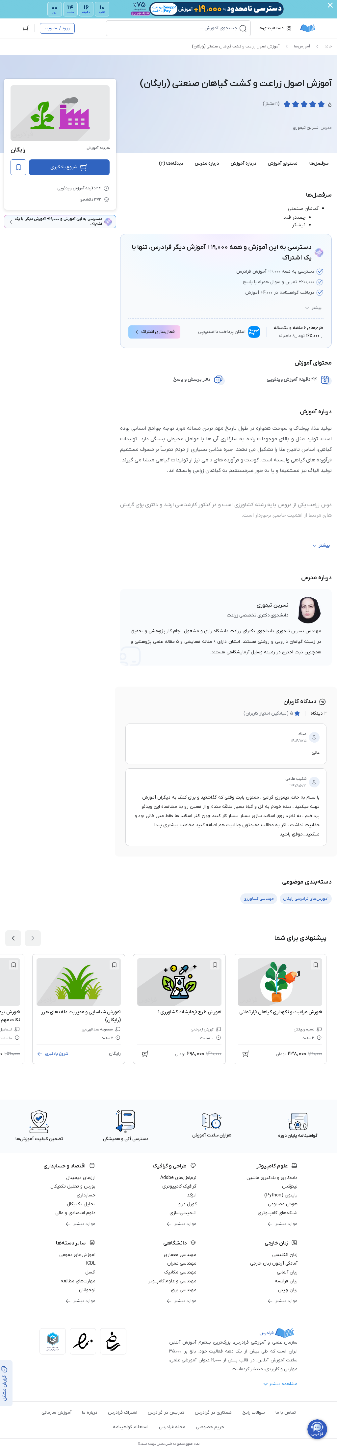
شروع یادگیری (63, 167)
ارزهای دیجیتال (80, 1178)
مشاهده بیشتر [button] (283, 1384)
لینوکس (290, 1186)
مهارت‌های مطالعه (78, 1281)
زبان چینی (288, 1290)
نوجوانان (87, 1290)
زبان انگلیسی (285, 1255)
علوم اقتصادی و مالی (75, 1213)
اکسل (90, 1272)
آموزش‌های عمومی (77, 1255)
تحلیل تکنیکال (81, 1204)
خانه (328, 46)
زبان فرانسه (286, 1281)
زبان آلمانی (287, 1272)
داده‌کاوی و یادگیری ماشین (272, 1178)
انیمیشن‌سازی (182, 1213)
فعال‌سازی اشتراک (158, 332)
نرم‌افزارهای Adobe (178, 1178)
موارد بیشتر (286, 1224)
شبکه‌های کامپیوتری (278, 1213)
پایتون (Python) (281, 1195)
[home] (307, 28)
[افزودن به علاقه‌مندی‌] (18, 167)
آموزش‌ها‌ (302, 46)
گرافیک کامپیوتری (179, 1186)
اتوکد (191, 1195)
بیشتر (317, 308)
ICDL (90, 1263)
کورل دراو (187, 1204)
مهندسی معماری (180, 1255)
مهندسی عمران (181, 1263)
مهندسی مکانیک (180, 1272)
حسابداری (86, 1195)
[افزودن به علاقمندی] (315, 964)
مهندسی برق (183, 1290)
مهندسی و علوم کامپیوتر (172, 1281)
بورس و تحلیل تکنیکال (72, 1186)
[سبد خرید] (25, 28)
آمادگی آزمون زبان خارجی (274, 1263)
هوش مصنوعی (283, 1204)
